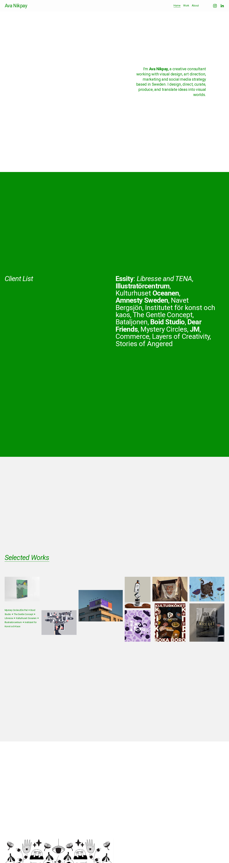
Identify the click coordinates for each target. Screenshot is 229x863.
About (195, 5)
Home (177, 5)
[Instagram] (215, 6)
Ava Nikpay (16, 6)
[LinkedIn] (222, 6)
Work (186, 5)
